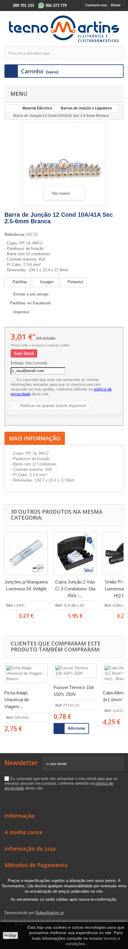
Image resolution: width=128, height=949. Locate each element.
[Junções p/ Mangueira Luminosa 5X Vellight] (26, 553)
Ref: (9, 605)
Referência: (14, 234)
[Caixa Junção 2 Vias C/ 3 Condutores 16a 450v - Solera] (75, 553)
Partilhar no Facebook (30, 303)
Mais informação (34, 438)
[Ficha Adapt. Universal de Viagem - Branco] (26, 673)
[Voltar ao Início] (10, 108)
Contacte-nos (96, 5)
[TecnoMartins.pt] (64, 29)
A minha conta (23, 832)
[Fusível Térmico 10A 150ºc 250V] (75, 671)
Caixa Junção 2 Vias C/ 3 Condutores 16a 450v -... (75, 588)
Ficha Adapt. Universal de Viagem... (16, 699)
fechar (10, 935)
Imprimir (21, 312)
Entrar (116, 5)
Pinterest (74, 282)
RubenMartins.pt (49, 913)
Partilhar (19, 282)
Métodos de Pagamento (36, 865)
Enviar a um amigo (31, 294)
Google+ (46, 282)
